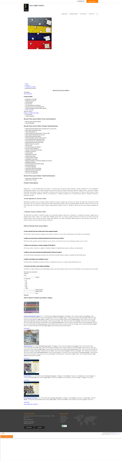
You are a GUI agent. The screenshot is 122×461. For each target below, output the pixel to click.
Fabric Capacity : (57, 325)
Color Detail (28, 139)
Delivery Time (28, 180)
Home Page (64, 13)
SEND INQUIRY (27, 404)
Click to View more (29, 109)
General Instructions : (57, 324)
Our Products (83, 13)
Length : (88, 377)
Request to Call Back (28, 113)
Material (27, 144)
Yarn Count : (37, 321)
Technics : (76, 316)
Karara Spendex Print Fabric (30, 398)
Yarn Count (27, 145)
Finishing (27, 156)
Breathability (28, 162)
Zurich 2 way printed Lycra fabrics (32, 316)
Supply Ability (28, 178)
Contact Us (91, 13)
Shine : (67, 321)
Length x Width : (54, 319)
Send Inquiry (93, 1)
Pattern (27, 136)
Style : (84, 324)
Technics (27, 153)
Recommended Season (30, 142)
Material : (73, 376)
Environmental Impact (30, 163)
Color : (73, 377)
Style (26, 130)
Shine (26, 148)
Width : (63, 377)
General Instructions (29, 128)
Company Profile (73, 13)
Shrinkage (27, 151)
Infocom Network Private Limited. (114, 434)
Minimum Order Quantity (30, 121)
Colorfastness (28, 168)
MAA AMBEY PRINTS (37, 6)
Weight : (71, 317)
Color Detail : (37, 377)
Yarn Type (27, 147)
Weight (26, 154)
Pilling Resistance (29, 157)
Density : (68, 352)
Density (27, 141)
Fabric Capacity (28, 134)
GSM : (80, 377)
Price (26, 123)
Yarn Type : (50, 321)
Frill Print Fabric (27, 376)
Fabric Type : (53, 317)
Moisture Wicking (29, 165)
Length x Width (28, 133)
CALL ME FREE (34, 404)
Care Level (27, 173)
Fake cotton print (28, 346)
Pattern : (82, 354)
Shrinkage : (84, 321)
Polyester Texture (29, 150)
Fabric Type (27, 131)
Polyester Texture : (84, 349)
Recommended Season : (70, 322)
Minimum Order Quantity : (59, 316)
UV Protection (28, 166)
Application (27, 160)
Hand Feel (27, 171)
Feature (27, 137)
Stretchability (28, 159)
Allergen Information (29, 169)
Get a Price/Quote (28, 93)
